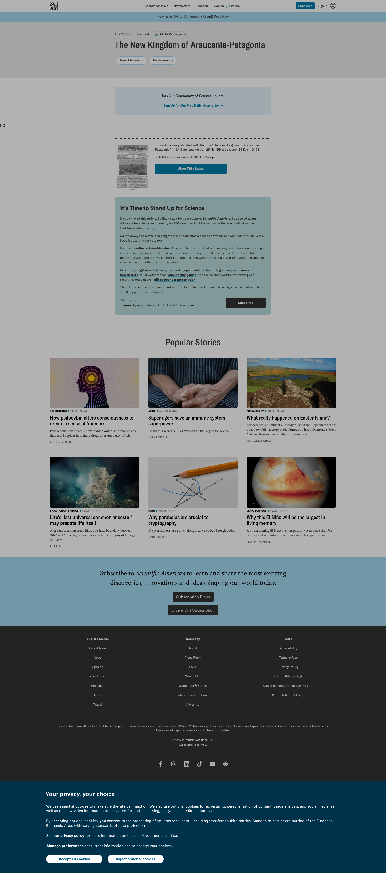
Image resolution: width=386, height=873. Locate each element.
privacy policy (72, 835)
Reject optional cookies (135, 859)
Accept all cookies (74, 859)
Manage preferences (65, 846)
